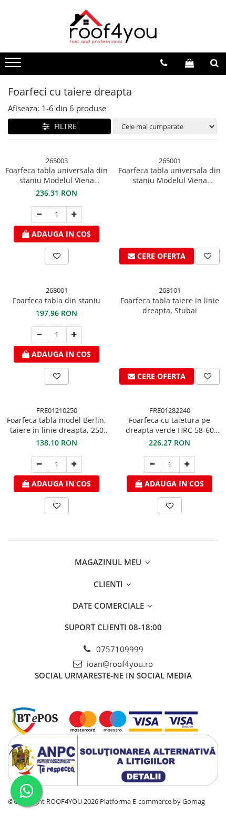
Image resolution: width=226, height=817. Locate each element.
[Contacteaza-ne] (163, 62)
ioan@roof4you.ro (119, 664)
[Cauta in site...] (214, 62)
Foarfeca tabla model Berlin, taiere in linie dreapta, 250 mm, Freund (56, 425)
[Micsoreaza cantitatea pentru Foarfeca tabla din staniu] (39, 334)
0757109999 (118, 649)
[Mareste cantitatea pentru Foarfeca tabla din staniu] (74, 334)
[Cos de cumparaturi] (189, 62)
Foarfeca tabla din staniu (56, 300)
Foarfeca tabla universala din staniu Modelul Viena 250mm (169, 175)
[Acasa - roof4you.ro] (113, 26)
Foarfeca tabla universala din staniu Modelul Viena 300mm (56, 175)
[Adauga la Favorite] (57, 256)
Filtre (63, 126)
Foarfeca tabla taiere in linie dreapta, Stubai (169, 305)
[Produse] (14, 65)
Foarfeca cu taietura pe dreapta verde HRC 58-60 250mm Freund (170, 425)
